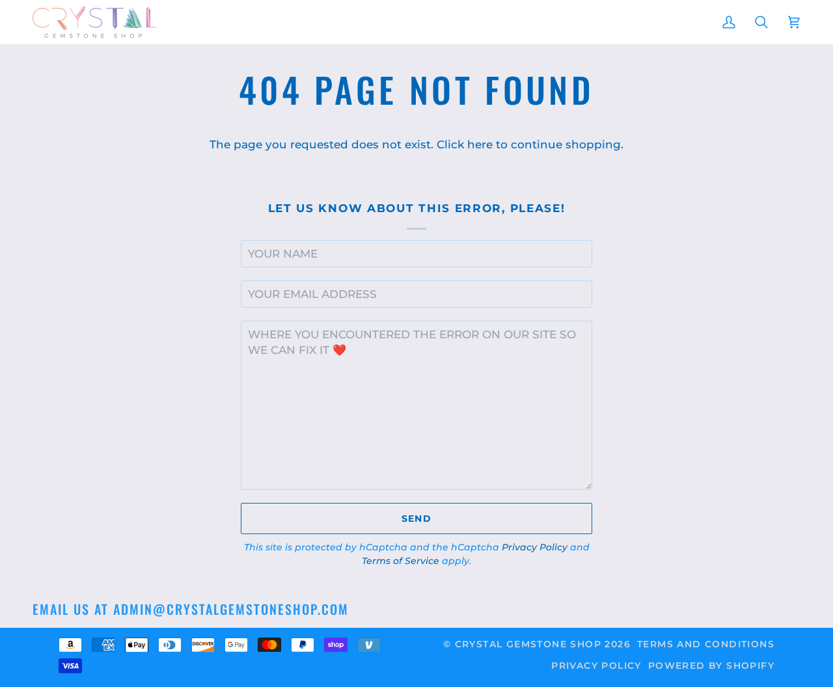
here (480, 144)
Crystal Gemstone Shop (528, 644)
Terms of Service (400, 561)
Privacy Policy (534, 547)
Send (417, 518)
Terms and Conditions (705, 644)
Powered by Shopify (711, 665)
